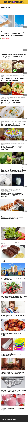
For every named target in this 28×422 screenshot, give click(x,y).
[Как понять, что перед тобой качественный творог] (14, 67)
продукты (22, 167)
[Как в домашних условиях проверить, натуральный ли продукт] (14, 181)
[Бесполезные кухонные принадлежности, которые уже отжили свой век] (14, 345)
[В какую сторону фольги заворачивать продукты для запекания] (14, 382)
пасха (22, 143)
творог (2, 76)
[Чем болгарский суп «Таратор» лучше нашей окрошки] (14, 113)
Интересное (3, 97)
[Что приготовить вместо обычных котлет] (14, 252)
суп (1, 122)
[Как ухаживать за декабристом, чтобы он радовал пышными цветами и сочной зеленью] (14, 288)
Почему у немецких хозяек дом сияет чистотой (14, 316)
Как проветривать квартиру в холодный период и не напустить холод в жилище (13, 33)
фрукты (20, 52)
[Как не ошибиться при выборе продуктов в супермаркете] (14, 159)
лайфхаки (18, 189)
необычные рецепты (15, 143)
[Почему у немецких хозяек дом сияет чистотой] (14, 307)
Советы (2, 52)
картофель (17, 97)
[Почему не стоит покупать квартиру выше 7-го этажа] (14, 270)
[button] (1, 2)
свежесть (15, 52)
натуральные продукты (6, 190)
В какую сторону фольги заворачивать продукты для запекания (14, 391)
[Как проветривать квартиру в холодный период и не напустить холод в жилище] (14, 22)
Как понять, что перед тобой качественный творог (12, 79)
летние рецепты (10, 121)
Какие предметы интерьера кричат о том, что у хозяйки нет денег (13, 373)
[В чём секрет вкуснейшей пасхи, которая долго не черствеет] (14, 135)
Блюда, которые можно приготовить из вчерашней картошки (12, 102)
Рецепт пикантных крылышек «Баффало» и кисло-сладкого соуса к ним (13, 335)
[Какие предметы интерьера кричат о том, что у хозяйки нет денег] (14, 364)
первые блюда (17, 121)
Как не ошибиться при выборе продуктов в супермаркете (13, 171)
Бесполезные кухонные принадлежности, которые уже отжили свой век (11, 354)
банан (6, 52)
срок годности (4, 215)
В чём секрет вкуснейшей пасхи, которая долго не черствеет (11, 147)
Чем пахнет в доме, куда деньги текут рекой (14, 242)
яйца (9, 215)
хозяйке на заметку (5, 98)
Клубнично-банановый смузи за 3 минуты (12, 409)
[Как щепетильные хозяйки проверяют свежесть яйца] (14, 206)
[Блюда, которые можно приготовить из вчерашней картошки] (14, 89)
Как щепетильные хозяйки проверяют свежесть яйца (12, 218)
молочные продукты (15, 75)
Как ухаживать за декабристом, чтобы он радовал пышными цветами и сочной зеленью (14, 298)
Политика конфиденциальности (10, 416)
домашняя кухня (11, 97)
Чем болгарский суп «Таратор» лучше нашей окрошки (13, 125)
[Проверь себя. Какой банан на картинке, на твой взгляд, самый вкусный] (14, 45)
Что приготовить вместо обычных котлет (12, 260)
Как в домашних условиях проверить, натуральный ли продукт (12, 194)
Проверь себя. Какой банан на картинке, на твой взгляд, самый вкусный (13, 56)
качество (7, 75)
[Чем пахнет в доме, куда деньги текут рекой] (14, 234)
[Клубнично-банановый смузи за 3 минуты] (14, 400)
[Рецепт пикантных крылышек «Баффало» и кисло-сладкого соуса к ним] (14, 325)
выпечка (8, 143)
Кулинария (3, 121)
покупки (10, 52)
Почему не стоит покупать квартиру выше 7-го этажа (13, 278)
